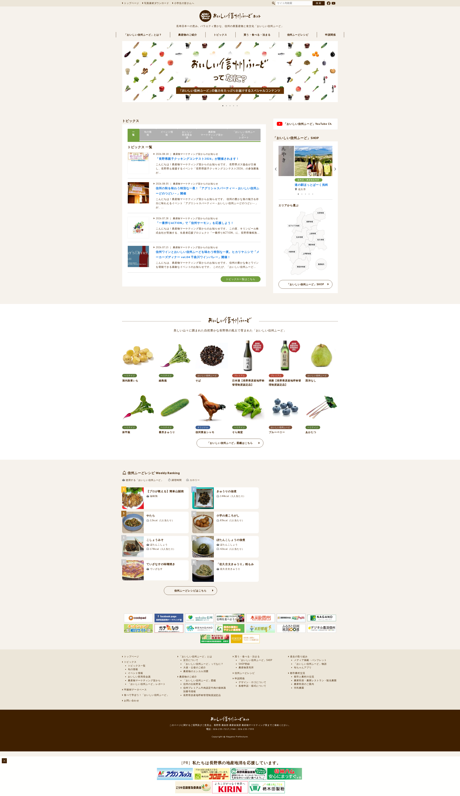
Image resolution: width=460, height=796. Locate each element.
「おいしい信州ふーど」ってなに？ (203, 663)
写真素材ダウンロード (156, 3)
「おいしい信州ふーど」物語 (310, 663)
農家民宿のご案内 (304, 684)
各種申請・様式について (252, 685)
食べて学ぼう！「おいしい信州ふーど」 (146, 695)
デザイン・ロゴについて (252, 682)
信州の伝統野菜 (192, 684)
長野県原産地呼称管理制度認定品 (202, 695)
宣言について (190, 660)
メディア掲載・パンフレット (310, 660)
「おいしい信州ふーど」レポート (146, 684)
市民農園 (299, 687)
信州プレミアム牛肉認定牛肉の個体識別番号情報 (204, 689)
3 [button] (230, 106)
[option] (230, 71)
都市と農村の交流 (304, 676)
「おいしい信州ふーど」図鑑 (199, 680)
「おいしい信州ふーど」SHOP (255, 660)
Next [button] (340, 71)
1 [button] (223, 106)
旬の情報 (133, 669)
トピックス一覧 (137, 665)
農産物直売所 (246, 667)
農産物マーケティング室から (144, 680)
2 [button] (226, 106)
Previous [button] (119, 71)
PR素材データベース (135, 689)
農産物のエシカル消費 (195, 671)
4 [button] (233, 106)
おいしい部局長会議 (139, 676)
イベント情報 (135, 673)
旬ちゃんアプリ (303, 667)
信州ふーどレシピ (298, 34)
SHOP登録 (244, 663)
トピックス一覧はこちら (241, 279)
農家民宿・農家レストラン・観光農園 (315, 680)
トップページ (131, 3)
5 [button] (237, 106)
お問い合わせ (131, 700)
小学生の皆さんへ (184, 3)
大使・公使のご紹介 (194, 667)
